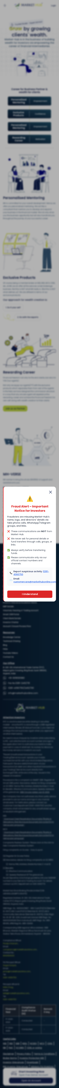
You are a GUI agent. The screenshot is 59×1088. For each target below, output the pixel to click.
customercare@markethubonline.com (34, 581)
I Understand (30, 594)
